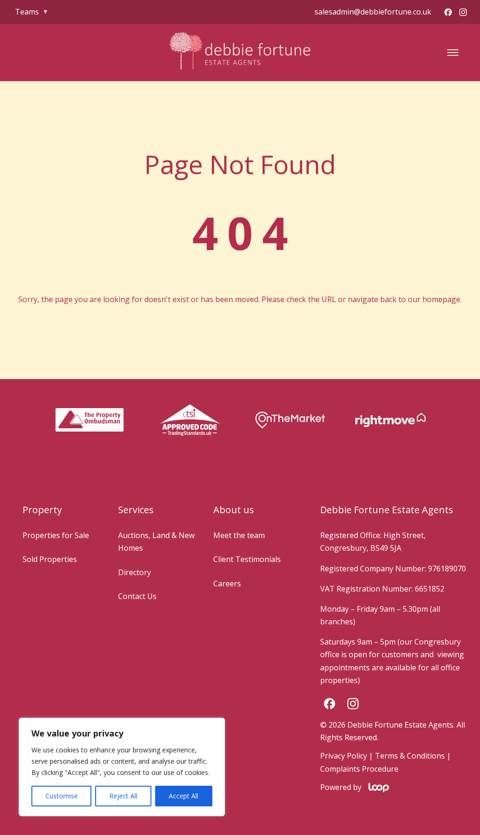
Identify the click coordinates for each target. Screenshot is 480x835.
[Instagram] (463, 12)
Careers (227, 583)
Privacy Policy (343, 756)
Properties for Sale (55, 535)
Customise (61, 795)
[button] (452, 52)
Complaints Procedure (359, 769)
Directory (134, 572)
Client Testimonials (247, 559)
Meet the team (239, 535)
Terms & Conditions (410, 756)
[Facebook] (448, 12)
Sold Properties (49, 559)
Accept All (183, 795)
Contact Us (137, 596)
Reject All (123, 795)
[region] (122, 767)
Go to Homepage (240, 325)
